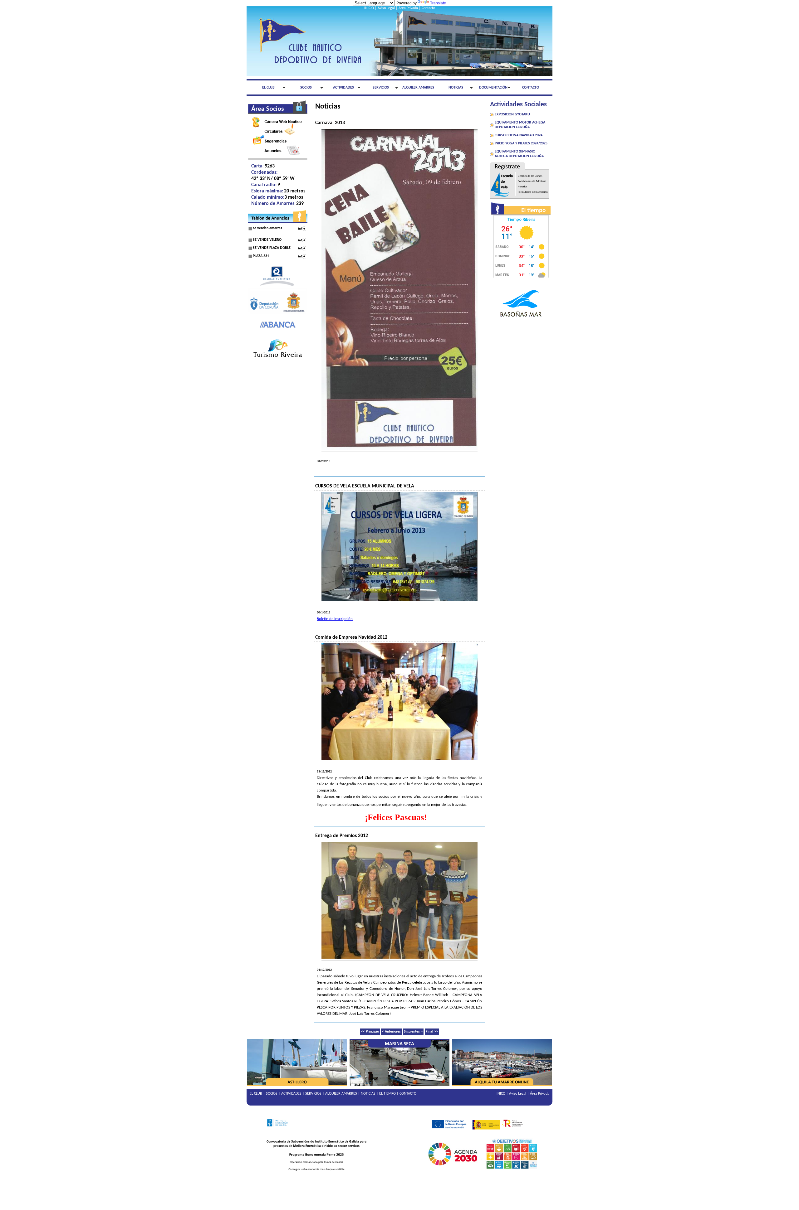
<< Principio (370, 1031)
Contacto (428, 8)
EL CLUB (268, 88)
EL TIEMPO (387, 1094)
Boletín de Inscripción (335, 619)
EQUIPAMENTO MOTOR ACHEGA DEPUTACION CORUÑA (520, 125)
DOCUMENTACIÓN (493, 88)
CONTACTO (530, 88)
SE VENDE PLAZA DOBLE (272, 248)
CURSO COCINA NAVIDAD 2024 (518, 135)
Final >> (432, 1031)
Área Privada (539, 1094)
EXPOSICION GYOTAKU (512, 114)
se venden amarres (267, 228)
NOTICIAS (456, 88)
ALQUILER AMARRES (418, 88)
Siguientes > (413, 1031)
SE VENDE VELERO (267, 240)
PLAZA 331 (261, 256)
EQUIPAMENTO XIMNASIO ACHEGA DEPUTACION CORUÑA (519, 154)
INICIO (369, 8)
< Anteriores (391, 1031)
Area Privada (408, 8)
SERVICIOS (381, 88)
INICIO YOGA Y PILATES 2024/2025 (521, 143)
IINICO (500, 1094)
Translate (438, 3)
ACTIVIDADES (343, 88)
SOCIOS (306, 88)
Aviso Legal (386, 8)
